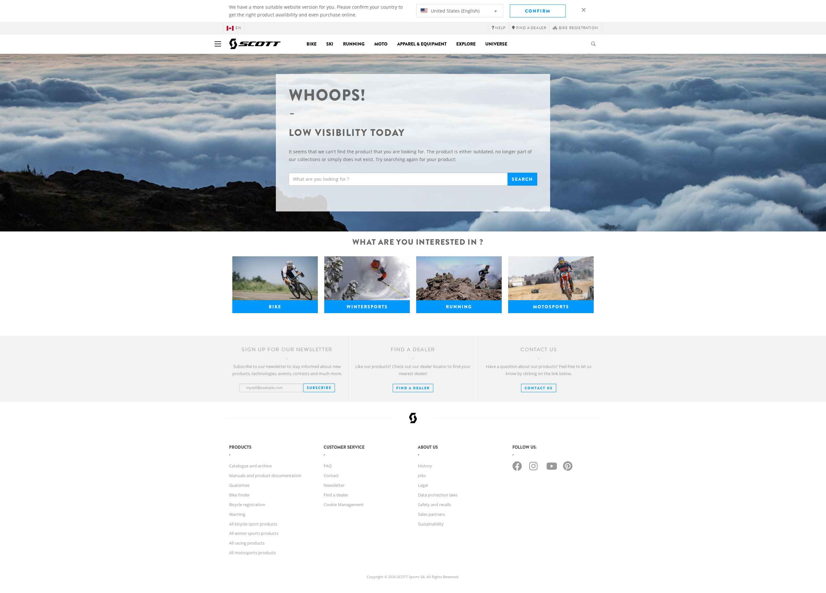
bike (275, 306)
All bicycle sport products (253, 524)
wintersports (367, 306)
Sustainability (431, 524)
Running (354, 44)
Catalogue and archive (250, 466)
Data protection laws (438, 495)
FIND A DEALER (413, 388)
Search (522, 179)
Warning (237, 514)
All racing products (247, 543)
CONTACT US (539, 388)
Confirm (537, 11)
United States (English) (454, 11)
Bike (312, 44)
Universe (496, 44)
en (238, 28)
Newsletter (334, 485)
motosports (551, 306)
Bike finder (239, 495)
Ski (329, 44)
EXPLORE (466, 44)
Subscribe (319, 387)
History (425, 466)
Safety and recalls (434, 504)
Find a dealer (336, 495)
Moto (381, 44)
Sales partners (431, 514)
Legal (423, 485)
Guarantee (239, 485)
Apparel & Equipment (422, 44)
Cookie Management (344, 504)
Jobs (422, 475)
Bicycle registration (247, 504)
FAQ (328, 466)
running (459, 306)
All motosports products (252, 553)
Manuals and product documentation (265, 475)
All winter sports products (253, 533)
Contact (331, 475)
